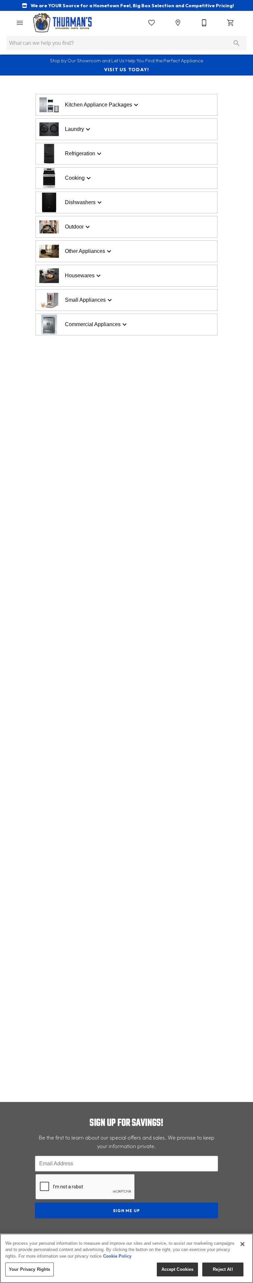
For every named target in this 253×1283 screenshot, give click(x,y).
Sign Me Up (126, 1210)
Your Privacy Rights (29, 1269)
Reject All (223, 1269)
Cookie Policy (117, 1256)
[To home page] (62, 23)
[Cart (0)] (231, 23)
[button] (20, 23)
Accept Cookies (177, 1269)
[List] (151, 23)
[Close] (242, 1244)
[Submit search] (236, 43)
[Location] (178, 23)
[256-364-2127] (204, 23)
